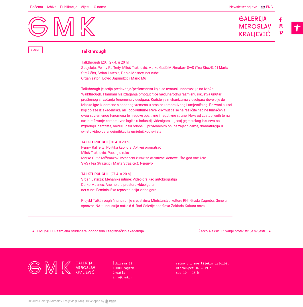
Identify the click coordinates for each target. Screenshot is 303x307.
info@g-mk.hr (123, 277)
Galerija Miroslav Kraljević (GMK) (61, 301)
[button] (297, 28)
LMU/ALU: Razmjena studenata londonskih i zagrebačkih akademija (90, 231)
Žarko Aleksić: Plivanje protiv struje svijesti (232, 231)
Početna (36, 7)
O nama (100, 7)
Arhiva (52, 7)
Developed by (95, 301)
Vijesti (85, 7)
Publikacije (68, 7)
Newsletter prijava (243, 7)
